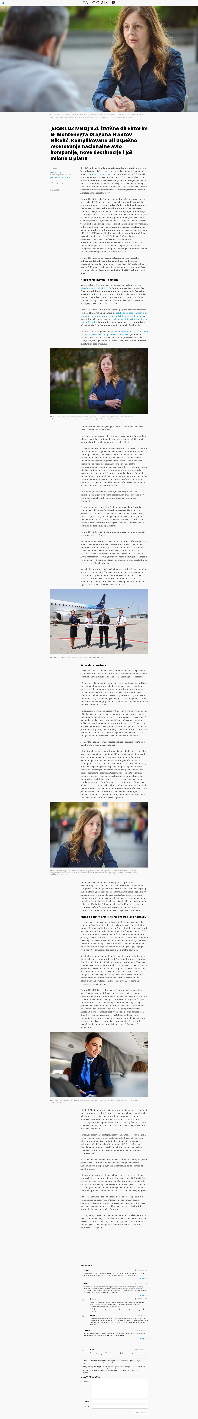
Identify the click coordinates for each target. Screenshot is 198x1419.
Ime (87, 1402)
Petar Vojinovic (56, 172)
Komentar (84, 1381)
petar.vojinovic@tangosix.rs (61, 177)
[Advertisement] (114, 1246)
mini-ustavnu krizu (101, 174)
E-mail (86, 1407)
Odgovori (144, 1278)
